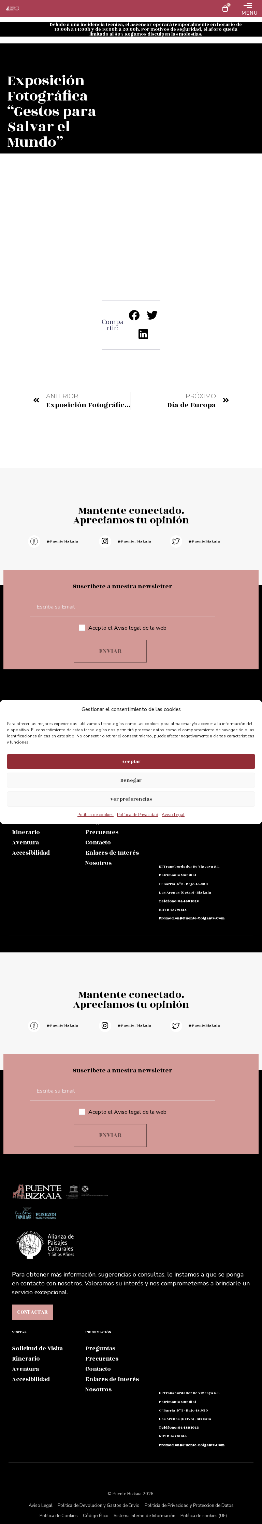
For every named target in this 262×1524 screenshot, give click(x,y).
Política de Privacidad (137, 814)
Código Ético (95, 1516)
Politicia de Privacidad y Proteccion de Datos (189, 1505)
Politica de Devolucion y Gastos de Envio (99, 1505)
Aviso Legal (173, 814)
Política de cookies (95, 814)
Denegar (131, 780)
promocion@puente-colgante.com (191, 918)
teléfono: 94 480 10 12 (179, 901)
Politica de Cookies (59, 1516)
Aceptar (131, 761)
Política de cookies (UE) (203, 1516)
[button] (134, 315)
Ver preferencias (131, 799)
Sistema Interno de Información (144, 1516)
